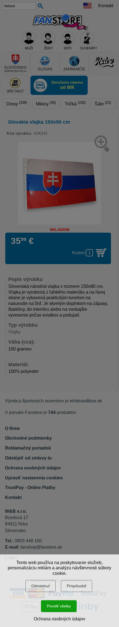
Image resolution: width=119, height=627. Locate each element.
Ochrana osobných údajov (59, 619)
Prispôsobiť (76, 586)
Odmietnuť (40, 586)
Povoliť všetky (59, 606)
